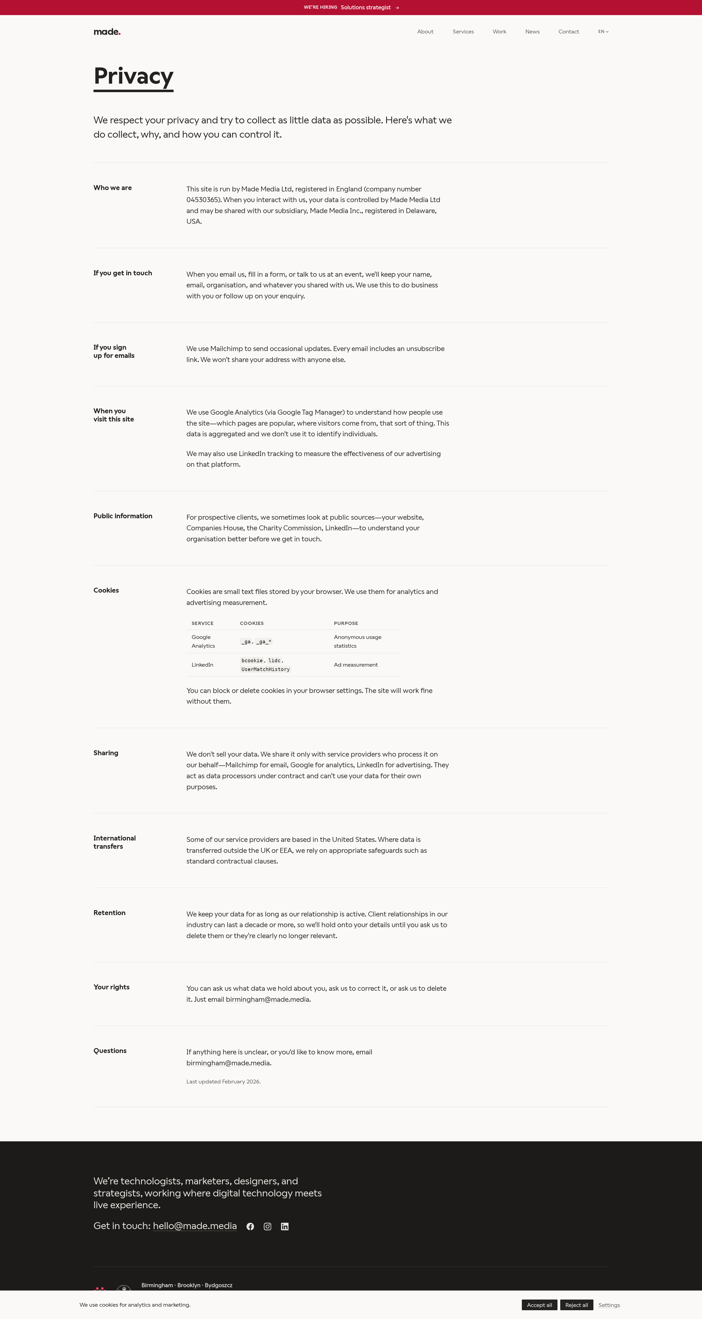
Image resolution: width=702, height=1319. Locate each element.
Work (499, 32)
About (425, 32)
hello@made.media (195, 1225)
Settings (609, 1305)
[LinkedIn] (285, 1227)
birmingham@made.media (267, 999)
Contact (569, 32)
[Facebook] (250, 1227)
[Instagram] (268, 1227)
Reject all (576, 1305)
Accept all (539, 1305)
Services (463, 32)
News (532, 32)
